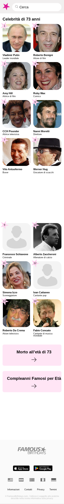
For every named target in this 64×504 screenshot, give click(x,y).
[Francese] (42, 479)
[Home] (32, 450)
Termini (53, 490)
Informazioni (13, 490)
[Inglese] (10, 479)
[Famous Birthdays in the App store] (21, 468)
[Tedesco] (53, 479)
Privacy (41, 490)
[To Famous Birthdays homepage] (6, 6)
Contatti (28, 490)
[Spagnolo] (21, 479)
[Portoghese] (32, 479)
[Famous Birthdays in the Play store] (43, 468)
